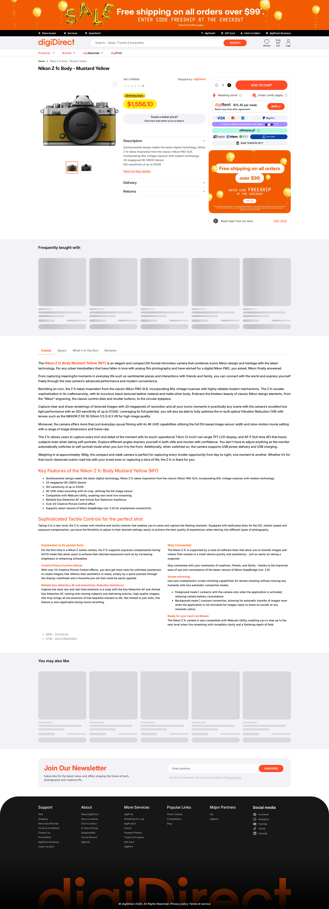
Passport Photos (132, 832)
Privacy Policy (233, 777)
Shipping (43, 819)
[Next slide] (115, 118)
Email (284, 220)
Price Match (44, 837)
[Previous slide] (48, 118)
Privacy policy (179, 903)
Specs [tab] (61, 350)
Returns (129, 191)
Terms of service (199, 903)
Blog (169, 823)
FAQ (40, 814)
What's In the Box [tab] (85, 350)
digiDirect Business (48, 842)
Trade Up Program (134, 837)
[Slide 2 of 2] (86, 167)
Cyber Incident (46, 846)
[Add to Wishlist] (115, 84)
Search (235, 42)
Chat (276, 220)
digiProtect (130, 823)
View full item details (137, 171)
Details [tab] (46, 350)
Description (132, 141)
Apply (276, 106)
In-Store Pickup (89, 828)
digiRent (128, 846)
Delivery (130, 183)
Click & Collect (89, 823)
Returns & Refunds (48, 823)
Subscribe (271, 768)
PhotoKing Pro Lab (134, 819)
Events (127, 828)
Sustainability (88, 832)
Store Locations (89, 819)
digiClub (85, 842)
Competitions (174, 819)
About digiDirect (90, 814)
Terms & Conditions (48, 828)
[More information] (240, 95)
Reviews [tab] (111, 350)
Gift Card (129, 842)
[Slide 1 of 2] (72, 167)
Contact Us (44, 832)
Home (41, 61)
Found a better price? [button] (164, 116)
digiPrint (128, 814)
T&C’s (217, 777)
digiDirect (128, 903)
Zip (211, 814)
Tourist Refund (89, 837)
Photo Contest (174, 814)
